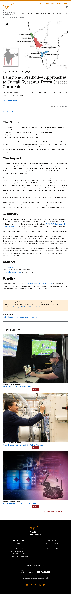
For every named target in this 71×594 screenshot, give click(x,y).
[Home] (9, 9)
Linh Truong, (10, 100)
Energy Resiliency (52, 546)
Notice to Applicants (19, 559)
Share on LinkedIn (63, 106)
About (41, 3)
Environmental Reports (18, 551)
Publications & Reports (16, 18)
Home (5, 18)
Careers (59, 3)
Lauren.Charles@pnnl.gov (12, 272)
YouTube (27, 584)
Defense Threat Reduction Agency (39, 284)
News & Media (50, 3)
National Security (9, 317)
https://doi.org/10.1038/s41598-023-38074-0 (24, 307)
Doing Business (19, 548)
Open (66, 68)
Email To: (66, 106)
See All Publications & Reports (53, 511)
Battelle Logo (43, 572)
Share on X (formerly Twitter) (60, 106)
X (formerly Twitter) (35, 584)
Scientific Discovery (52, 543)
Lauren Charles (8, 267)
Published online (9, 112)
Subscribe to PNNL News (36, 565)
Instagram (40, 584)
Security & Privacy (19, 553)
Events (66, 3)
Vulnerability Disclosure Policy (18, 556)
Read (35, 389)
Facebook (31, 584)
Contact (19, 543)
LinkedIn (44, 584)
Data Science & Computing (27, 317)
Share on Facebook (58, 106)
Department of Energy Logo (27, 572)
